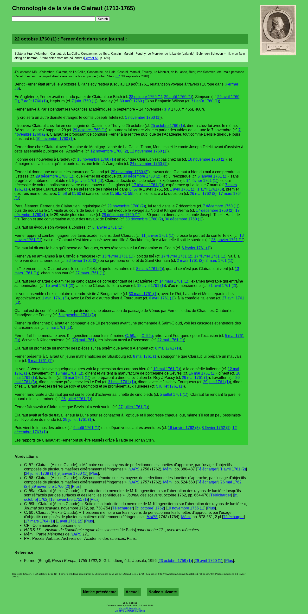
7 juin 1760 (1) (84, 101)
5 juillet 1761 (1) (170, 386)
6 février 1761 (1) (196, 248)
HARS (134, 469)
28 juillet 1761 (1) (78, 419)
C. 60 (76, 193)
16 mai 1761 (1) (202, 373)
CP (117, 76)
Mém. (168, 469)
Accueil (132, 592)
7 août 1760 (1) (34, 101)
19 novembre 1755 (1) (69, 499)
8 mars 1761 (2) (149, 269)
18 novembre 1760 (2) (206, 159)
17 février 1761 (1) (209, 256)
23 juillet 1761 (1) (76, 399)
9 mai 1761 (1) (40, 361)
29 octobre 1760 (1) (89, 130)
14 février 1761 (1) (201, 180)
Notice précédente (99, 592)
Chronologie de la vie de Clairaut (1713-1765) (73, 8)
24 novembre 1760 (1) (148, 164)
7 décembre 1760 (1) (220, 206)
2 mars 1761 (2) (190, 260)
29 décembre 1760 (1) (54, 176)
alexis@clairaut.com (130, 608)
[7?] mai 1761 (83, 340)
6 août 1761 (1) (86, 428)
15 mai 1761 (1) (68, 373)
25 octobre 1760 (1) (167, 126)
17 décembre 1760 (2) (214, 210)
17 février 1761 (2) (147, 185)
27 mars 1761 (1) (89, 273)
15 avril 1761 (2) (59, 286)
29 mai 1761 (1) (195, 378)
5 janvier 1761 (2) (212, 176)
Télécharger (207, 469)
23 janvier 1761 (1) (227, 240)
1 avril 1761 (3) (210, 189)
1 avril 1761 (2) (182, 189)
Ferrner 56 (91, 58)
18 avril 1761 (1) (151, 286)
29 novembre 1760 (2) (129, 172)
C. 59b (129, 193)
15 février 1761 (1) (117, 256)
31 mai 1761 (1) (121, 382)
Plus (94, 473)
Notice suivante (162, 592)
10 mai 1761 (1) (166, 369)
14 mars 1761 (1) (173, 281)
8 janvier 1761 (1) (87, 180)
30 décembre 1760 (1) (183, 219)
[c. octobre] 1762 (150, 508)
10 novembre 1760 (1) (55, 139)
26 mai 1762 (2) (203, 193)
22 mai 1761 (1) (170, 340)
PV (167, 109)
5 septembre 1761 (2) (76, 315)
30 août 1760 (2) (134, 101)
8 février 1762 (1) (216, 428)
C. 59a (115, 193)
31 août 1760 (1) (205, 101)
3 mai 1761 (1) (58, 327)
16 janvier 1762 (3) (184, 428)
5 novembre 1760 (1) (142, 117)
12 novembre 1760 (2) (109, 151)
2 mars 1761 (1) (218, 260)
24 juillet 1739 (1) (40, 473)
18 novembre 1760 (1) (96, 159)
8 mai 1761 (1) (145, 356)
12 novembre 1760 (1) (148, 151)
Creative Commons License (130, 610)
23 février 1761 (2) (81, 260)
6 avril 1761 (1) (161, 298)
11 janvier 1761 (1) (157, 235)
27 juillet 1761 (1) (133, 407)
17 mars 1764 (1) (39, 521)
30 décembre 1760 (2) (141, 176)
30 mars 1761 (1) (143, 294)
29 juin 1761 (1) (216, 382)
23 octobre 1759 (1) (145, 97)
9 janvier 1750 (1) (72, 473)
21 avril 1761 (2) (222, 286)
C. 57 (133, 189)
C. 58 (62, 193)
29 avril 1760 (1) (208, 561)
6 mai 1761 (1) (167, 348)
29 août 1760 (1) (178, 97)
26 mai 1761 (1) (76, 378)
